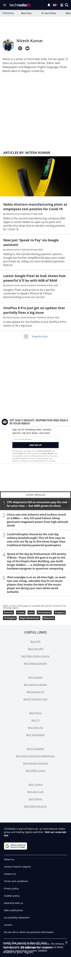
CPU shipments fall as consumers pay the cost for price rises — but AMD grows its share (37, 504)
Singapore (60, 612)
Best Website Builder (35, 663)
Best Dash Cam (35, 791)
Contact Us (10, 873)
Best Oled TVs (35, 727)
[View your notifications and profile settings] (48, 5)
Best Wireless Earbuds (35, 763)
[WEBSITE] (20, 48)
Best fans (26, 13)
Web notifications (13, 910)
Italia (31, 612)
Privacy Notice (47, 453)
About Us (9, 859)
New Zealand (44, 612)
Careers (8, 924)
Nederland (48, 618)
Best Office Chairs (35, 770)
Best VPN (35, 641)
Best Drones (35, 799)
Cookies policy (11, 895)
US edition (28, 947)
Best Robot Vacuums (35, 806)
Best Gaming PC (35, 691)
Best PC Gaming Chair (35, 699)
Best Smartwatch (35, 734)
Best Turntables (35, 748)
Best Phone (35, 713)
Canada (20, 612)
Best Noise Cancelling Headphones (35, 756)
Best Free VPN (35, 648)
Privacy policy (11, 888)
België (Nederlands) (29, 618)
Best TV (36, 720)
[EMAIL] (27, 48)
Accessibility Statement (17, 917)
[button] (66, 5)
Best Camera (36, 784)
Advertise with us (13, 903)
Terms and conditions (16, 881)
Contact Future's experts (17, 866)
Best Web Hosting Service (35, 656)
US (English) (10, 618)
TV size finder (48, 13)
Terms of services (44, 451)
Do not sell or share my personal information (29, 932)
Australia (8, 612)
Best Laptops (35, 677)
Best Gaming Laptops (35, 684)
